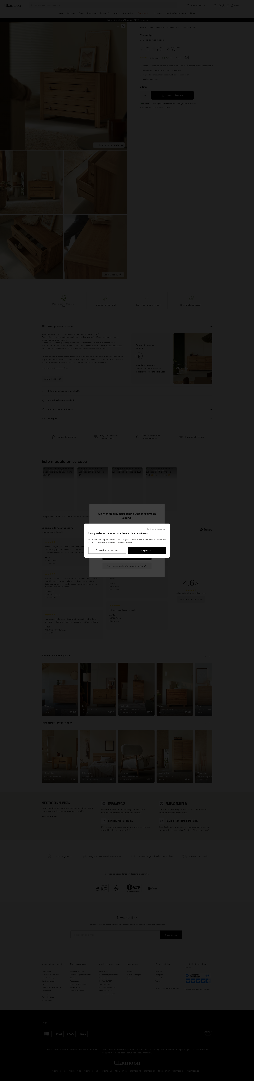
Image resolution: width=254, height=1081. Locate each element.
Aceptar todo (147, 550)
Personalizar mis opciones (107, 550)
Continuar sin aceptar (156, 529)
